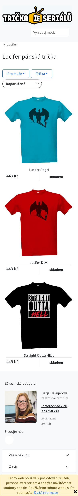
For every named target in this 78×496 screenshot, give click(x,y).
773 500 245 (50, 411)
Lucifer (12, 44)
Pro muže (14, 73)
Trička (40, 73)
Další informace (46, 492)
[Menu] (21, 33)
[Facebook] (9, 440)
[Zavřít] (75, 491)
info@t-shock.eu (54, 406)
